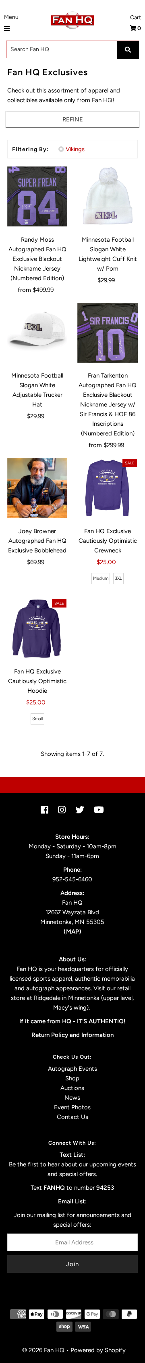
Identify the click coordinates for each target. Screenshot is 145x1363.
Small (37, 718)
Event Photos (72, 1107)
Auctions (72, 1088)
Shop (72, 1078)
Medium (100, 578)
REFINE (72, 119)
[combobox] (72, 49)
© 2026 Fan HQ (43, 1350)
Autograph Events (72, 1068)
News (72, 1097)
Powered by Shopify (98, 1350)
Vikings (75, 149)
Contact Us (72, 1117)
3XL (118, 578)
